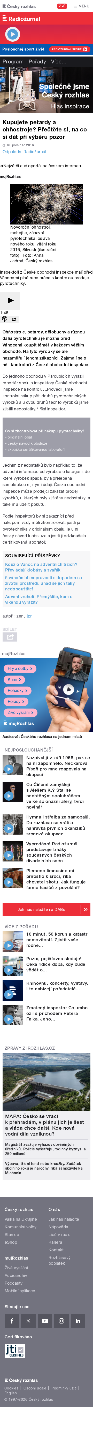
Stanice (12, 1234)
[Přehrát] (10, 301)
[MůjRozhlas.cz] (10, 177)
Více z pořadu (21, 926)
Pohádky (16, 690)
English (10, 1393)
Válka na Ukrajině (21, 1219)
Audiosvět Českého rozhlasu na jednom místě (42, 737)
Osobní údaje (35, 1388)
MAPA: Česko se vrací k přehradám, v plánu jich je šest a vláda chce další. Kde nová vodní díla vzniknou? (44, 1125)
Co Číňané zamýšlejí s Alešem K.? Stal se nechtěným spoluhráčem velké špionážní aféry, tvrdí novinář (55, 796)
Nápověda (58, 1227)
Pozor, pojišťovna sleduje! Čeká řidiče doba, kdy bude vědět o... (55, 964)
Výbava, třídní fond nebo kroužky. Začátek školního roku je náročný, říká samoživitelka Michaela (44, 1168)
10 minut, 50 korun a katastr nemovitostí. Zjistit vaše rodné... (56, 940)
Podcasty (14, 1283)
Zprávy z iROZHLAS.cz (30, 1048)
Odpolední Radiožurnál (24, 151)
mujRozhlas (14, 653)
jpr (29, 616)
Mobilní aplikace (20, 1290)
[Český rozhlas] (19, 6)
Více (59, 62)
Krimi (12, 679)
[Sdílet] (14, 319)
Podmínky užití (64, 1388)
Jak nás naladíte (64, 1219)
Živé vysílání (18, 712)
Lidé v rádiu (60, 1234)
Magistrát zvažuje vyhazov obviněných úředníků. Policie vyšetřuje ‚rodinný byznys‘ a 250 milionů (45, 1149)
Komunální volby (20, 1227)
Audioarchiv (16, 1275)
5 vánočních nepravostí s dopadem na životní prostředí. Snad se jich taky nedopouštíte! (43, 583)
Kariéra (55, 1242)
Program (13, 62)
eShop (11, 1242)
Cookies (11, 1388)
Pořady (37, 62)
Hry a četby (18, 668)
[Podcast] (4, 319)
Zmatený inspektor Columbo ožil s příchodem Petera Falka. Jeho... (57, 1013)
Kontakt (56, 1250)
